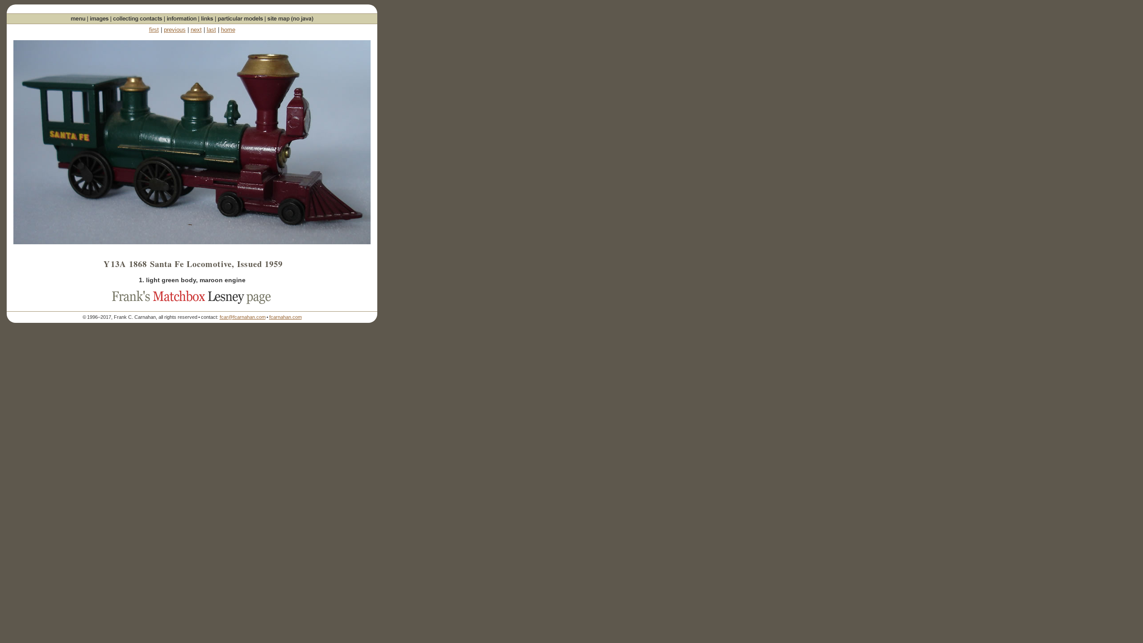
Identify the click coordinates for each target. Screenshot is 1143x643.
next (196, 29)
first (154, 29)
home (228, 29)
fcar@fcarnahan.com (243, 317)
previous (175, 29)
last (211, 29)
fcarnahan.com (285, 317)
